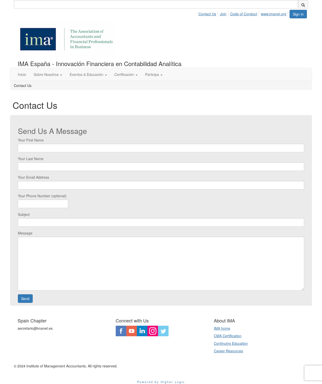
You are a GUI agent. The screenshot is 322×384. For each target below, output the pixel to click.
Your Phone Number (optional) (42, 195)
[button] (48, 74)
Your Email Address (33, 177)
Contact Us (207, 13)
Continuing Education (231, 343)
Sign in (298, 14)
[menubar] (244, 13)
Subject (24, 214)
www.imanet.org (273, 13)
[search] (303, 4)
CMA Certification (228, 335)
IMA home (222, 328)
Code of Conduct (243, 13)
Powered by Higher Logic (161, 382)
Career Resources (228, 350)
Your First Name (31, 139)
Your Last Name (31, 158)
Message (25, 232)
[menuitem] (208, 13)
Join (223, 13)
